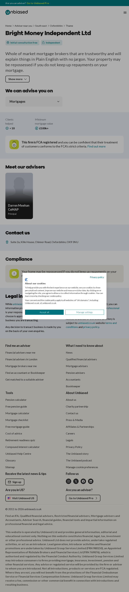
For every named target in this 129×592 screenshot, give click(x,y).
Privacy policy (97, 277)
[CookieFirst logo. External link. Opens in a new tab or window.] (26, 279)
